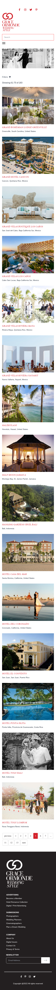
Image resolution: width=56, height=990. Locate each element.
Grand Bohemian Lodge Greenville (24, 127)
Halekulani (9, 425)
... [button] (50, 835)
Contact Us (10, 946)
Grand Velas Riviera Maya (18, 326)
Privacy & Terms (13, 949)
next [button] (24, 842)
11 (5, 842)
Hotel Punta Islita (14, 723)
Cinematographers (14, 923)
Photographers (12, 916)
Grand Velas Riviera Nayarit (20, 375)
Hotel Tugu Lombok (14, 822)
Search (7, 37)
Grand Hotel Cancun (15, 177)
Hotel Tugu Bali (12, 773)
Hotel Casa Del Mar (14, 574)
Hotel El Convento (14, 673)
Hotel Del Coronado (15, 624)
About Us (10, 938)
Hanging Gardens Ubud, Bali (19, 524)
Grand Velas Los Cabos (16, 276)
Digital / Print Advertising (16, 906)
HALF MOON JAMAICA (14, 475)
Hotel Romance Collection (17, 902)
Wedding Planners (13, 920)
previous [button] (7, 835)
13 (17, 842)
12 (11, 842)
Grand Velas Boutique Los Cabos (22, 226)
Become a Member (14, 898)
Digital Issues (11, 942)
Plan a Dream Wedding (15, 927)
